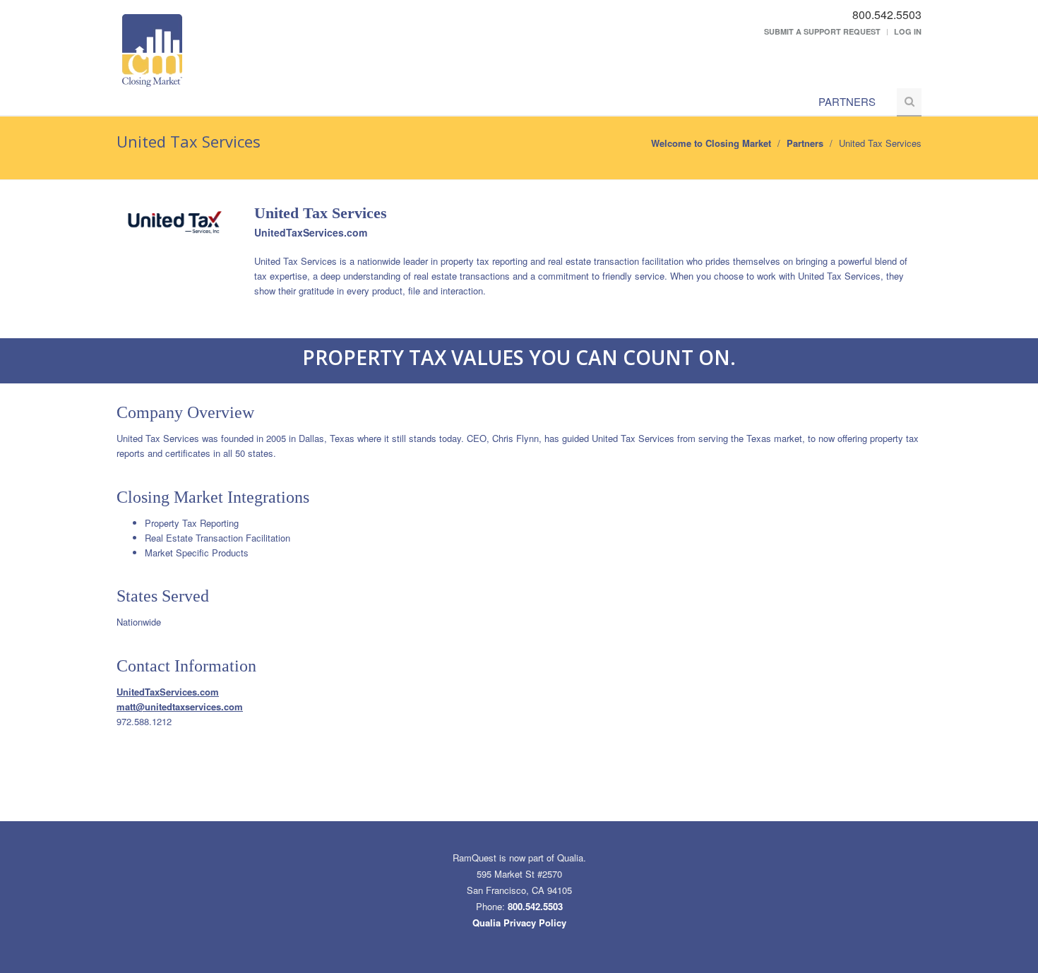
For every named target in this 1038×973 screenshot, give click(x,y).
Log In (907, 31)
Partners (847, 101)
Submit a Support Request (822, 31)
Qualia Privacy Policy (519, 922)
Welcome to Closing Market (711, 143)
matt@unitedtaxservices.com (180, 706)
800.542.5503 (535, 906)
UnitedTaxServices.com (310, 232)
